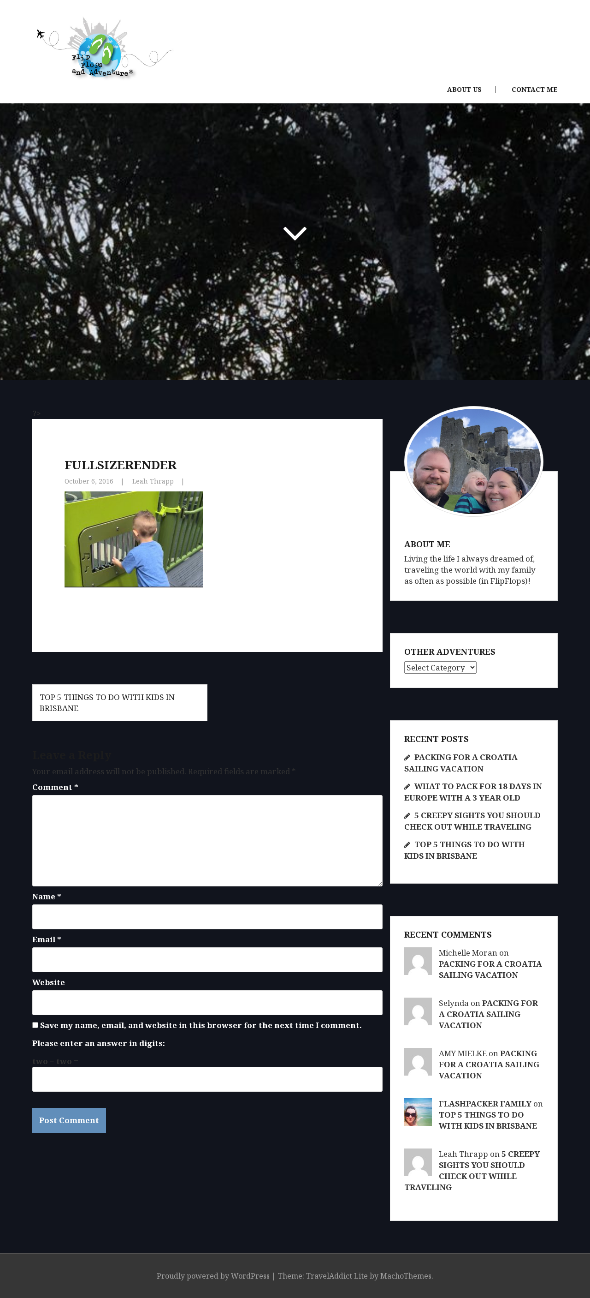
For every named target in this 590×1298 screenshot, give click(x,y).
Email (46, 939)
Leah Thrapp (153, 481)
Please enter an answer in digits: (98, 1043)
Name (46, 896)
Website (48, 982)
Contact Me (535, 89)
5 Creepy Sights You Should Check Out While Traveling (472, 1170)
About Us (464, 89)
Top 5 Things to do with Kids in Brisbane (488, 1120)
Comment (55, 787)
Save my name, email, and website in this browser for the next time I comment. (201, 1025)
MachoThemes (405, 1276)
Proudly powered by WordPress (213, 1276)
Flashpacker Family (485, 1103)
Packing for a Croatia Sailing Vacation (490, 969)
